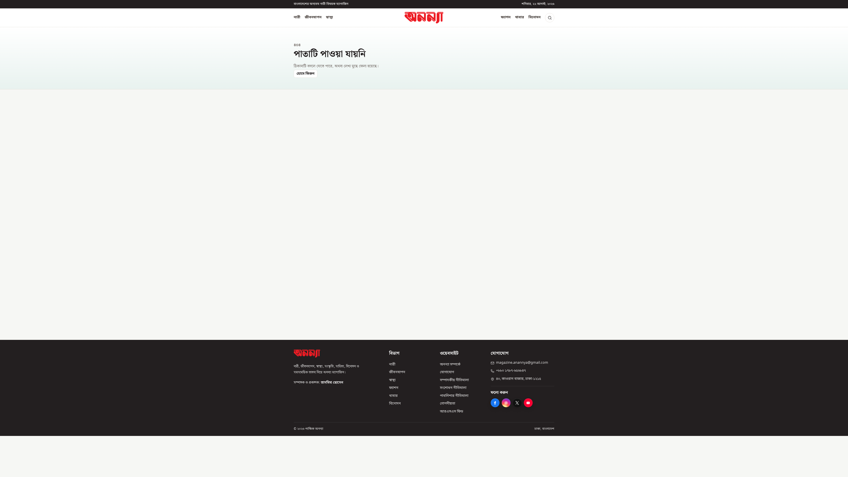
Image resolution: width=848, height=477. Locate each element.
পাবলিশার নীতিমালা (454, 396)
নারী (297, 17)
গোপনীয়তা (447, 403)
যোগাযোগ (447, 372)
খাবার (519, 17)
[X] (517, 402)
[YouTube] (528, 402)
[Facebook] (495, 402)
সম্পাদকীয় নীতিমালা (454, 380)
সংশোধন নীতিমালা (453, 388)
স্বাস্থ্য (329, 17)
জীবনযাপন (313, 17)
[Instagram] (506, 402)
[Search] (549, 17)
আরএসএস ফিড (451, 411)
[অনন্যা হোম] (424, 17)
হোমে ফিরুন (305, 73)
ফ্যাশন (506, 17)
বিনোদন (534, 17)
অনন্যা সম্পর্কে (450, 364)
